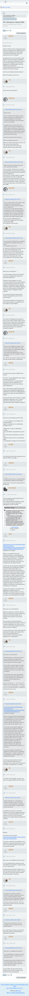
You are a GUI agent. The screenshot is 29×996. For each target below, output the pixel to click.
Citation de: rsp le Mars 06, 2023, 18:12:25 (12, 343)
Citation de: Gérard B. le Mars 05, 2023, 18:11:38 (14, 238)
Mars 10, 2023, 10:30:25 (10, 856)
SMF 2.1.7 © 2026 (11, 992)
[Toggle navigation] (5, 2)
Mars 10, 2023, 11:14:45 (10, 915)
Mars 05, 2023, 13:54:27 (10, 104)
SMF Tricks (18, 990)
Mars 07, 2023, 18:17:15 (10, 605)
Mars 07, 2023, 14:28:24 (12, 494)
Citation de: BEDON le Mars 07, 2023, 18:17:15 (13, 651)
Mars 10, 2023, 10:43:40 (10, 885)
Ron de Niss (12, 488)
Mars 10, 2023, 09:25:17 (10, 828)
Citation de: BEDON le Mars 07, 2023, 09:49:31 (13, 474)
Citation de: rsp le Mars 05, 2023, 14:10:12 (12, 199)
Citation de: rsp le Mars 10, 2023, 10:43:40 (12, 919)
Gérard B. (11, 98)
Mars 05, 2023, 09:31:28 (7, 42)
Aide (7, 988)
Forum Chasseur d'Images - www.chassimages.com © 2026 (14, 985)
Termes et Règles (13, 988)
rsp (10, 80)
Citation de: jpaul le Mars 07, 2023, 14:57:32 (13, 703)
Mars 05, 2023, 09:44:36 (10, 86)
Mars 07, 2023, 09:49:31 (10, 414)
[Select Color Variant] (26, 3)
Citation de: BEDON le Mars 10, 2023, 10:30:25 (13, 947)
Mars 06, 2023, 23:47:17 (10, 338)
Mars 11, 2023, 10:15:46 (10, 943)
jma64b (11, 444)
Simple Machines (20, 992)
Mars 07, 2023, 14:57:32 (10, 540)
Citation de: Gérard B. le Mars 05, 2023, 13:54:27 (14, 162)
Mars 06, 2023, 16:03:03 (10, 267)
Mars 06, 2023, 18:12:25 (10, 315)
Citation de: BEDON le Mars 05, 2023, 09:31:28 (13, 109)
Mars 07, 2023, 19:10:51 (10, 646)
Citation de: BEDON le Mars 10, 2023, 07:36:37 (13, 890)
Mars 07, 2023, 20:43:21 (10, 774)
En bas (4, 30)
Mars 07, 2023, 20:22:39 (10, 699)
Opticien (11, 463)
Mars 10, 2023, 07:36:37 (10, 792)
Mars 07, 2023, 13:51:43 (10, 469)
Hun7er (11, 822)
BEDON (11, 36)
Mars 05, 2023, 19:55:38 (10, 233)
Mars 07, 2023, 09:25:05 (10, 369)
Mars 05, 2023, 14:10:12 (10, 157)
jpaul (10, 534)
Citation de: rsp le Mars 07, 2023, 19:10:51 (12, 797)
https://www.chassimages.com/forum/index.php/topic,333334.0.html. (14, 837)
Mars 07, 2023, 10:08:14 (10, 450)
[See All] (3, 13)
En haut (20, 988)
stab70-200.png (15, 527)
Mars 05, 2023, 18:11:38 (10, 194)
